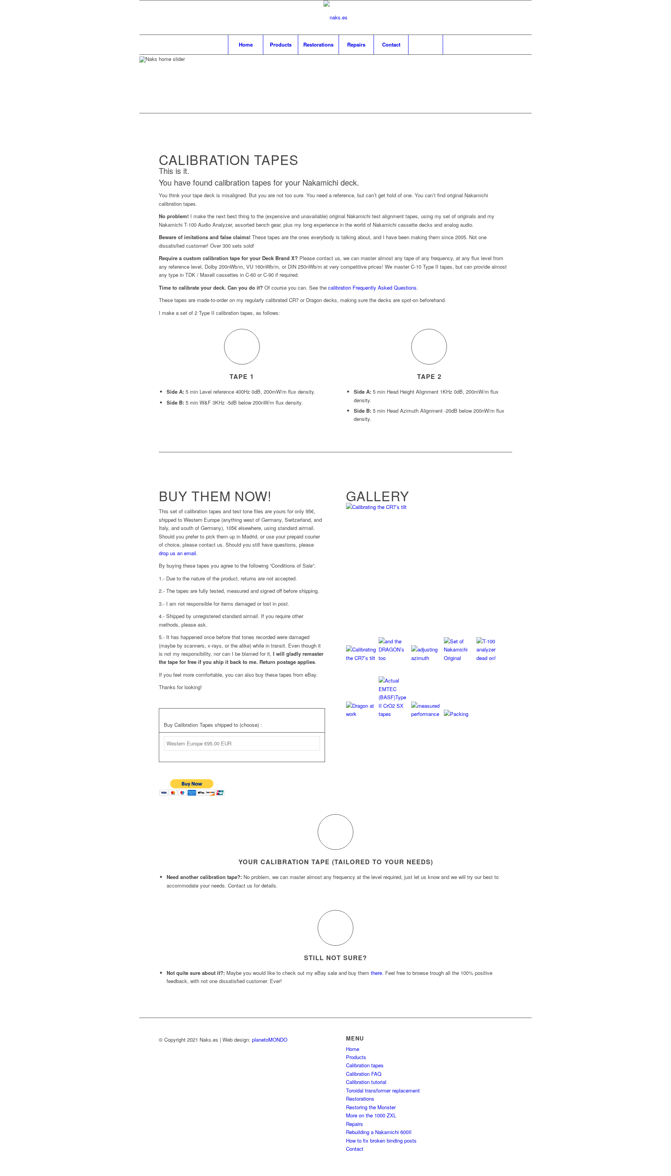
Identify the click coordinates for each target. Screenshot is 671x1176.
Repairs (354, 1123)
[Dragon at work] (361, 713)
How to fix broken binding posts (381, 1140)
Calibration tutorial (366, 1082)
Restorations (360, 1098)
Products (356, 1057)
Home (352, 1049)
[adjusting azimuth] (426, 658)
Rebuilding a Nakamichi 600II (379, 1132)
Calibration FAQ (363, 1073)
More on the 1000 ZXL (371, 1115)
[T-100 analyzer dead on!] (492, 658)
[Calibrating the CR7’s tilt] (429, 507)
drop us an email (177, 553)
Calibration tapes (365, 1065)
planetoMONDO (269, 1039)
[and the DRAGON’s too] (394, 658)
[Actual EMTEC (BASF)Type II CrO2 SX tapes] (394, 713)
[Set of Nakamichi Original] (459, 658)
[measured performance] (426, 713)
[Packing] (459, 713)
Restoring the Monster (371, 1107)
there (376, 972)
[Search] (425, 44)
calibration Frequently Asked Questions (372, 287)
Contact (354, 1148)
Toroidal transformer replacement (383, 1090)
